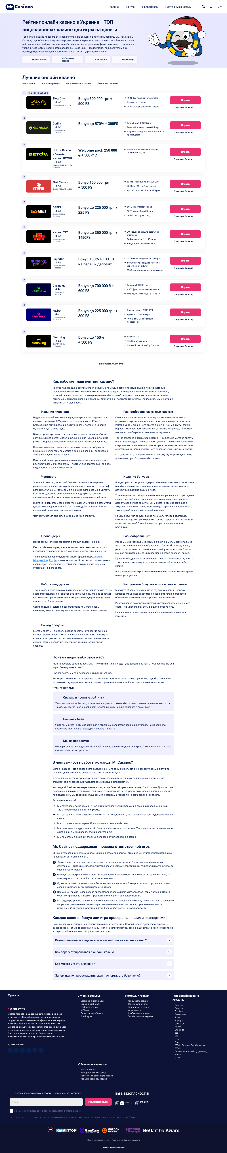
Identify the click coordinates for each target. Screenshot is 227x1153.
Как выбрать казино (138, 1001)
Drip (177, 1042)
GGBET (57, 207)
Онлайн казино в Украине (140, 1016)
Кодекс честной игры (138, 1004)
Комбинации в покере (138, 1013)
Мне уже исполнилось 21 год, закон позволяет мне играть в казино (48, 1111)
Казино (114, 6)
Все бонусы (86, 1016)
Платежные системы (178, 6)
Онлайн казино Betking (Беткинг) (191, 1051)
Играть (185, 100)
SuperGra (58, 259)
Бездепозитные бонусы (92, 1001)
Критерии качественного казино (97, 1075)
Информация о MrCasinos (93, 1072)
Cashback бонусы (89, 1007)
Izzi (176, 1033)
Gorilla (57, 123)
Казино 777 (60, 232)
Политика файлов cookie (98, 1140)
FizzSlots (179, 1011)
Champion (180, 1030)
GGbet (177, 1017)
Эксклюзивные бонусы (92, 1013)
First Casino (60, 182)
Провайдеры (150, 6)
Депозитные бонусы (91, 1004)
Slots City (59, 98)
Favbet (57, 310)
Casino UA (180, 1023)
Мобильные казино (68, 59)
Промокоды (128, 59)
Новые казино (39, 59)
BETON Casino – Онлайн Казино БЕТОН (62, 154)
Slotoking (59, 337)
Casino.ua (59, 285)
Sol (176, 1036)
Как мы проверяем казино (94, 1079)
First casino (180, 1014)
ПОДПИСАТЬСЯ (98, 1102)
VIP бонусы (86, 1010)
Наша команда (88, 1069)
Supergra (179, 1020)
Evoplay (53, 560)
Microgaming (40, 560)
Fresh (177, 1039)
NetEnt (99, 556)
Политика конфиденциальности (126, 1140)
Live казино (101, 59)
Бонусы (130, 6)
